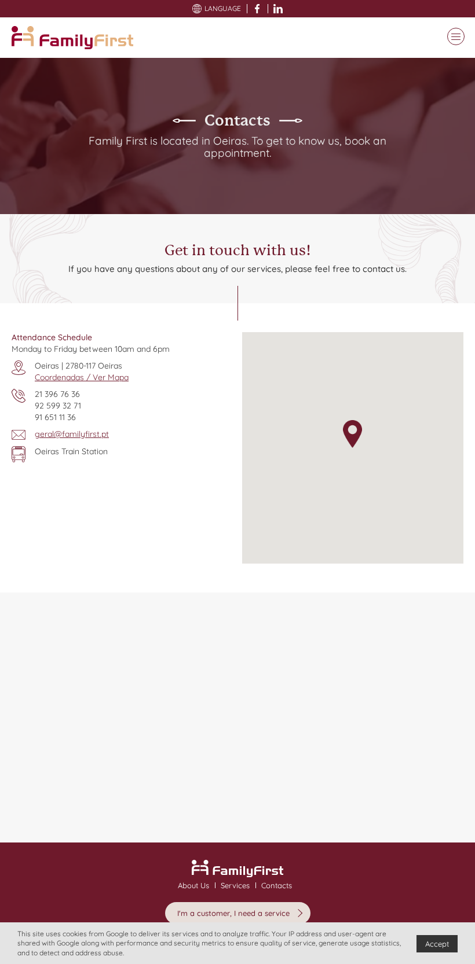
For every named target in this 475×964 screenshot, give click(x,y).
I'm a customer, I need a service (233, 913)
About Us (193, 885)
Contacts (276, 885)
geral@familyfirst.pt (72, 434)
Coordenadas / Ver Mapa (82, 377)
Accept (437, 943)
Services (235, 885)
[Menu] (453, 37)
